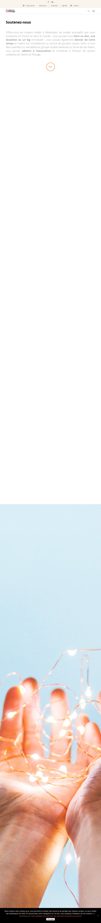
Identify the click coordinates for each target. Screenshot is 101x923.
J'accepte (50, 919)
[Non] (98, 915)
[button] (93, 11)
